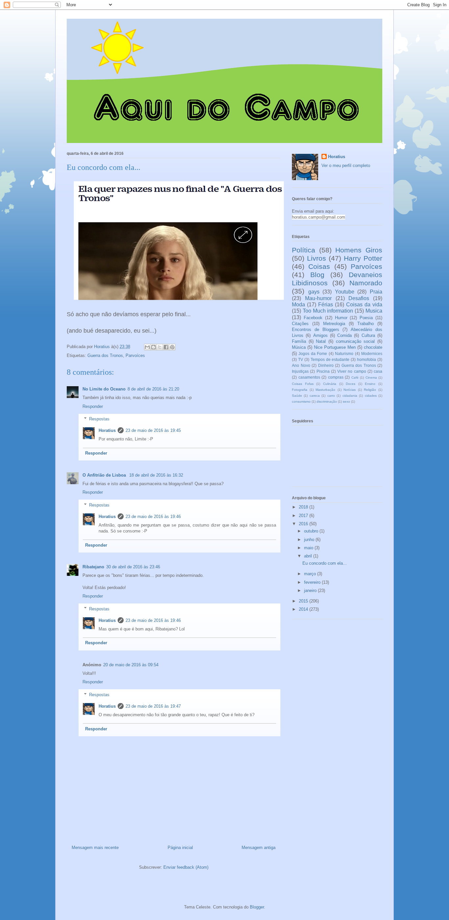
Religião (370, 389)
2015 (304, 601)
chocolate (373, 347)
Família (299, 341)
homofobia (366, 359)
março (310, 573)
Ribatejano (93, 566)
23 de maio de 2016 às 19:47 (153, 706)
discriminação (327, 401)
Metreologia (334, 323)
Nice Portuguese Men (335, 347)
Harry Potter (363, 258)
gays (313, 292)
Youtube (344, 292)
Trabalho (365, 323)
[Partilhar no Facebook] (166, 347)
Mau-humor (318, 298)
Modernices (371, 353)
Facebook (313, 317)
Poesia (366, 317)
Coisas (319, 266)
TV (300, 359)
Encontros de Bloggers (315, 329)
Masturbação (325, 389)
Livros (316, 258)
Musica (374, 311)
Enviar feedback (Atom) (185, 867)
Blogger (257, 907)
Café (355, 377)
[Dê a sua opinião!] (153, 347)
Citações (300, 323)
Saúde (297, 395)
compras (335, 377)
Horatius (107, 430)
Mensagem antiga (258, 847)
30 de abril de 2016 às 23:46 (133, 566)
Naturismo (344, 353)
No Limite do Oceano (104, 389)
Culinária (329, 384)
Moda (298, 304)
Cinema (371, 377)
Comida (344, 335)
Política (303, 250)
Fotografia (299, 389)
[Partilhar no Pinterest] (172, 347)
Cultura (368, 335)
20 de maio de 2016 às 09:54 (130, 664)
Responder (93, 406)
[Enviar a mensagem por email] (147, 347)
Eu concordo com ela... (324, 563)
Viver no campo (351, 371)
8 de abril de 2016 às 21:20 (153, 389)
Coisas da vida (364, 304)
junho (310, 539)
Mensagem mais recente (95, 847)
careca (315, 395)
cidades (371, 395)
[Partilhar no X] (159, 347)
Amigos (320, 335)
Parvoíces (135, 355)
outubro (311, 531)
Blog (317, 274)
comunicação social (355, 341)
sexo (346, 401)
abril (308, 556)
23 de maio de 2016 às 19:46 (153, 516)
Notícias (349, 389)
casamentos (309, 377)
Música (299, 347)
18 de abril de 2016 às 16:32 (156, 475)
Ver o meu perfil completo (345, 165)
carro (331, 395)
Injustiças (300, 371)
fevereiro (313, 582)
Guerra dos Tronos (105, 355)
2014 (304, 609)
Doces (350, 384)
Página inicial (180, 847)
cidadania (350, 395)
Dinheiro (326, 365)
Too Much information (328, 311)
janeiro (311, 590)
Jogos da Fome (312, 353)
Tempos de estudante (330, 359)
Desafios (358, 298)
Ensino (370, 384)
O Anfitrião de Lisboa (105, 475)
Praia (376, 292)
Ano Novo (301, 365)
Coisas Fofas (303, 384)
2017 (304, 515)
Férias (325, 304)
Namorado (365, 283)
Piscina (323, 371)
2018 (304, 507)
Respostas (99, 418)
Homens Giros (358, 250)
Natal (321, 341)
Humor (341, 317)
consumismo (301, 401)
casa (378, 371)
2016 (304, 523)
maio (309, 547)
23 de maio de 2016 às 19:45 (153, 430)
